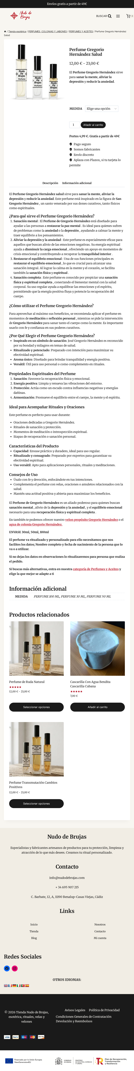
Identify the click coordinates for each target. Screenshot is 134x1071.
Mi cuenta (100, 938)
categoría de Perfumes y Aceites (96, 569)
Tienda (34, 931)
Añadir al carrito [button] (98, 707)
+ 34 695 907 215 (67, 887)
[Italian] (19, 985)
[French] (10, 985)
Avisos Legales (75, 1010)
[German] (14, 985)
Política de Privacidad (104, 1010)
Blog (34, 938)
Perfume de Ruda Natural (27, 682)
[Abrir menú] (120, 16)
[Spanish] (27, 985)
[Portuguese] (23, 985)
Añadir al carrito (93, 124)
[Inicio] (5, 31)
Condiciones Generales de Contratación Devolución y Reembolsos (83, 1019)
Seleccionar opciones (36, 707)
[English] (6, 985)
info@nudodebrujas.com (67, 878)
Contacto (100, 931)
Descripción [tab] (50, 183)
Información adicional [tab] (77, 183)
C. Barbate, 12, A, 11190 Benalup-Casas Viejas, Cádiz (67, 897)
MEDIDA (75, 109)
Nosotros (100, 924)
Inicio (34, 924)
